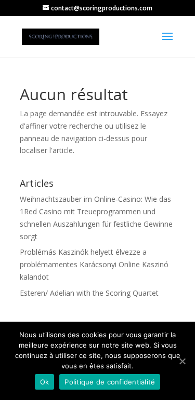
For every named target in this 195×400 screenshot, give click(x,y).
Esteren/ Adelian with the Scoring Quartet (89, 293)
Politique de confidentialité (109, 382)
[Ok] (182, 361)
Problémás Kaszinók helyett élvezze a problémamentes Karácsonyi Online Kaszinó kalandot (94, 264)
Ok (44, 382)
